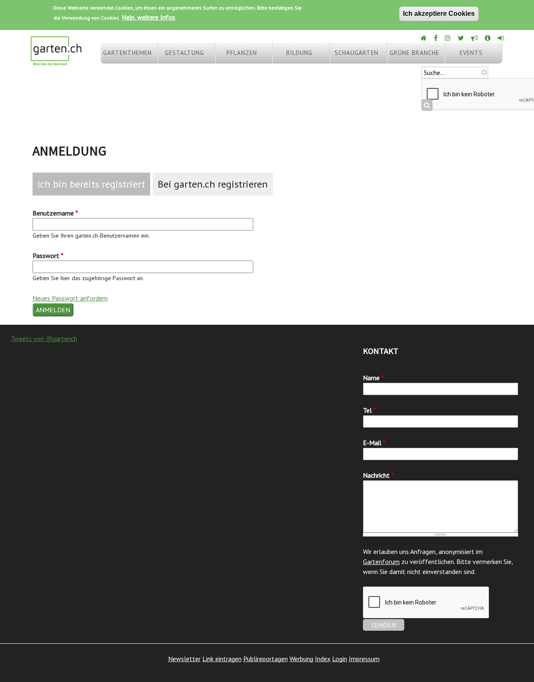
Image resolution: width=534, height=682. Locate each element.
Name (373, 378)
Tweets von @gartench (44, 338)
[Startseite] (56, 62)
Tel (369, 410)
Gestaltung (184, 53)
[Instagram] (448, 38)
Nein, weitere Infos (148, 17)
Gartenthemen (127, 53)
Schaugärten (356, 53)
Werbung (301, 658)
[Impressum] (488, 38)
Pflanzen (242, 53)
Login (339, 658)
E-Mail (374, 443)
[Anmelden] (501, 38)
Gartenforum (381, 561)
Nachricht (378, 475)
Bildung (299, 53)
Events (471, 53)
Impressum (364, 658)
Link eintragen (222, 658)
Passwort (48, 255)
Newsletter (184, 658)
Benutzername (55, 213)
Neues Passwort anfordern (70, 298)
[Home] (424, 38)
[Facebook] (436, 38)
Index (322, 658)
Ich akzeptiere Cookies (439, 13)
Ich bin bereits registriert (91, 184)
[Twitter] (461, 38)
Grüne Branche (414, 53)
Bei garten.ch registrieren (213, 184)
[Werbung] (475, 38)
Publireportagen (265, 658)
